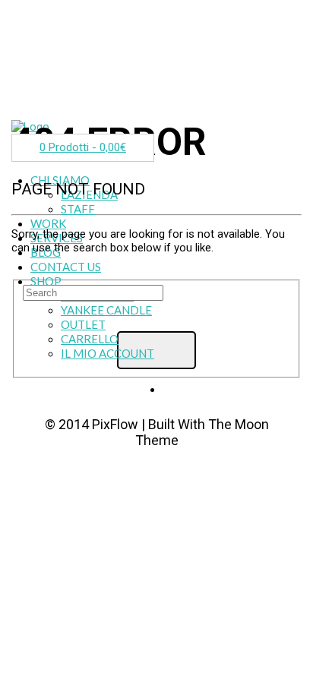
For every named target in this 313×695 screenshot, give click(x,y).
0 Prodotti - (83, 147)
